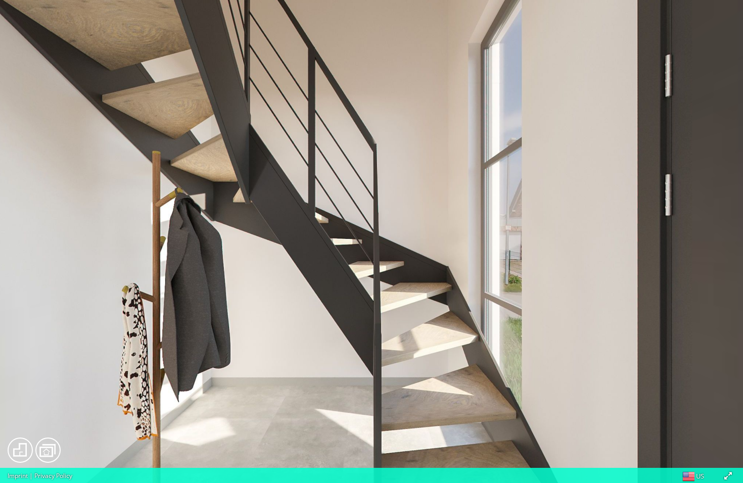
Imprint (18, 475)
